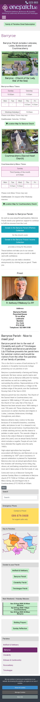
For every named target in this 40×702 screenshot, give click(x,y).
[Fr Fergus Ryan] (20, 289)
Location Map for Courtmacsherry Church (21, 204)
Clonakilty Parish (20, 582)
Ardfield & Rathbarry (20, 571)
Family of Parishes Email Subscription (20, 24)
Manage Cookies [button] (20, 692)
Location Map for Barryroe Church (21, 124)
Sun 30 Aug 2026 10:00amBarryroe (20, 613)
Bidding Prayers (20, 622)
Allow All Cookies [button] (20, 687)
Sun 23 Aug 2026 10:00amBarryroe (20, 604)
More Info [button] (20, 697)
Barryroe (7, 650)
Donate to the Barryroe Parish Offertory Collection (20, 229)
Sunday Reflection (20, 628)
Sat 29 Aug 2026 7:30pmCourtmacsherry (20, 608)
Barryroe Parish (20, 576)
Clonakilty (7, 655)
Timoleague (7, 670)
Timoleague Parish (20, 588)
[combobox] (20, 497)
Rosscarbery (8, 665)
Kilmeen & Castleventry (12, 660)
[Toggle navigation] (3, 17)
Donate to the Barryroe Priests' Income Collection (20, 241)
